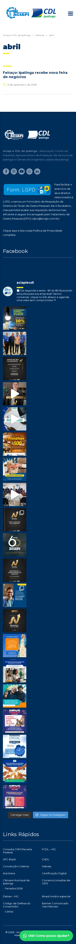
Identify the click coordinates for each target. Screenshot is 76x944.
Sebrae (46, 866)
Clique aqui (10, 230)
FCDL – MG (49, 849)
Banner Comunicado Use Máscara (55, 905)
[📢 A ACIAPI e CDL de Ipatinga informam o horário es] (14, 746)
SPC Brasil (9, 859)
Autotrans (9, 873)
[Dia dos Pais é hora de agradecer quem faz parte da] (14, 796)
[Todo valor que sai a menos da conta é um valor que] (14, 318)
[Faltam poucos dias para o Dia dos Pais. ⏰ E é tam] (14, 721)
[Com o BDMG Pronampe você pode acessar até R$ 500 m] (14, 444)
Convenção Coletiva (16, 866)
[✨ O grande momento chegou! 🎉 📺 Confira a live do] (14, 494)
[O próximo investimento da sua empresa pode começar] (14, 670)
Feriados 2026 (14, 888)
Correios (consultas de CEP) (56, 882)
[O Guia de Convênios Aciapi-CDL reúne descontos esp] (14, 595)
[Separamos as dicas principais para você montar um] (14, 419)
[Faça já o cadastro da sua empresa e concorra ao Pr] (14, 393)
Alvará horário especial (56, 896)
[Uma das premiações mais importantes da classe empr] (14, 570)
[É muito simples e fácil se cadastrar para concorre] (14, 519)
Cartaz (9, 911)
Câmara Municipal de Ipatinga (16, 882)
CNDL (45, 859)
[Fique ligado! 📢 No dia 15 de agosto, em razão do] (14, 645)
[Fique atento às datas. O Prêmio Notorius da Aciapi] (14, 368)
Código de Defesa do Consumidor (16, 905)
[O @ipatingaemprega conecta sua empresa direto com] (14, 771)
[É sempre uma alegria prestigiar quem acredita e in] (14, 343)
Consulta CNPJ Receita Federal (17, 851)
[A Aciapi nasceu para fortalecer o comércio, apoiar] (14, 544)
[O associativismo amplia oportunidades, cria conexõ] (14, 469)
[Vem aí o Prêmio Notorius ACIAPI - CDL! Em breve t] (14, 620)
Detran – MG (11, 896)
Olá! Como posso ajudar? (48, 936)
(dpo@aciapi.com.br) (45, 218)
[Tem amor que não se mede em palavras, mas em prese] (14, 696)
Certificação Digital (54, 873)
